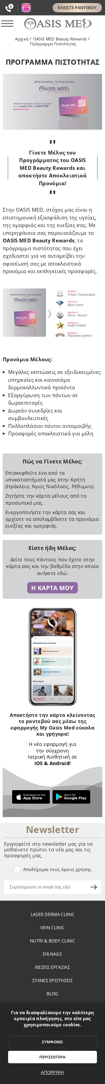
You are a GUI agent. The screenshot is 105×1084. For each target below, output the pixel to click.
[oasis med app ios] (32, 797)
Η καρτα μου (52, 588)
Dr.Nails (52, 954)
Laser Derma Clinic (53, 914)
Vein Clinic (52, 927)
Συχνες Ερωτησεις (52, 980)
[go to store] (26, 7)
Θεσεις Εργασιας (52, 967)
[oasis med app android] (72, 797)
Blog (52, 994)
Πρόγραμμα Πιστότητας (53, 43)
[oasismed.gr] (52, 24)
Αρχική (22, 38)
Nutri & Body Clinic (52, 941)
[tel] (11, 8)
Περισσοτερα (52, 1056)
